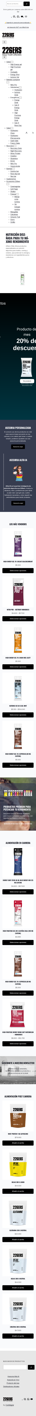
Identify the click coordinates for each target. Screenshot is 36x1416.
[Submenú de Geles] (11, 62)
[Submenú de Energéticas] (20, 98)
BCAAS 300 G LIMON (18, 1182)
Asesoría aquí (18, 447)
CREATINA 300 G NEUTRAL (18, 1327)
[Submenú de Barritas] (13, 169)
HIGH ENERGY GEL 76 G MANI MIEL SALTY (18, 658)
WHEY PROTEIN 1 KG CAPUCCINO (18, 1134)
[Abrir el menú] (4, 42)
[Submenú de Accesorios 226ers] (7, 184)
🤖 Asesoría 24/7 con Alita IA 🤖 (18, 27)
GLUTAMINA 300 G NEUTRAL (18, 1230)
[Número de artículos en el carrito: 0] (33, 133)
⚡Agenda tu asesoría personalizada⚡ (18, 22)
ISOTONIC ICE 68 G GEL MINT (18, 706)
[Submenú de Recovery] (15, 146)
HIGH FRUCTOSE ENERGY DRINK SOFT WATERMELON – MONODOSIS (18, 1033)
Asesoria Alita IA (13, 1376)
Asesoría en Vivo (13, 1380)
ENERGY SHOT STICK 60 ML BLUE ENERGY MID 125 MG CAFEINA (18, 881)
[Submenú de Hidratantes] (20, 87)
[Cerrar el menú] (4, 57)
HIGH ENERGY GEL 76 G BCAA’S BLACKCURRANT (18, 561)
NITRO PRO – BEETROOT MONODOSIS (18, 610)
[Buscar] (27, 4)
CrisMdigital (10, 1405)
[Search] (31, 1367)
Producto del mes (13, 1383)
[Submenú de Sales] (11, 128)
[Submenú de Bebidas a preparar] (7, 82)
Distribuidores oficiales (11, 1386)
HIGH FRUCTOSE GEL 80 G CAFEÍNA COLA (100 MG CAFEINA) (18, 932)
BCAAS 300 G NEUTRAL (18, 1278)
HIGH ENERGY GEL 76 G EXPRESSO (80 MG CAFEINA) (18, 755)
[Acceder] (26, 133)
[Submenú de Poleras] (17, 194)
